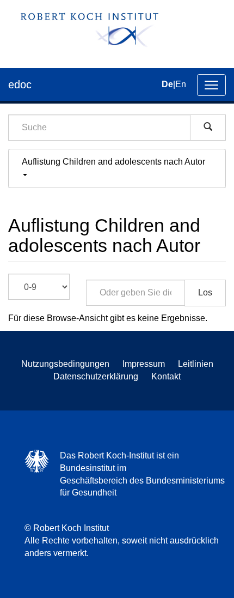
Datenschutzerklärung (95, 376)
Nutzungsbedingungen (65, 364)
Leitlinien (195, 364)
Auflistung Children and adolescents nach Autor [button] (114, 161)
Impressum (143, 364)
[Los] (208, 127)
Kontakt (166, 376)
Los (205, 292)
